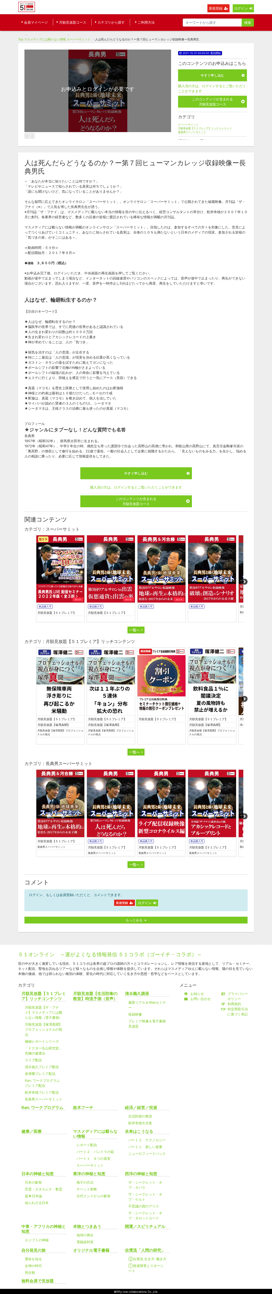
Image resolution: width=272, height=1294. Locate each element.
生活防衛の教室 (140, 1116)
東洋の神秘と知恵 (89, 1173)
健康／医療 (31, 1131)
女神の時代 (33, 1266)
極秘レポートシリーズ (42, 1041)
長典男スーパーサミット (192, 132)
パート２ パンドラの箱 (95, 1152)
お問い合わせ (200, 999)
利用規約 (234, 1004)
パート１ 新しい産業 (145, 1147)
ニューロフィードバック (147, 1153)
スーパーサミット (79, 39)
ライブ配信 (33, 1060)
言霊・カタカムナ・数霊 (43, 1189)
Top (20, 39)
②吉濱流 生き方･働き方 (147, 1259)
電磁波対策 (85, 1242)
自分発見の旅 (33, 1250)
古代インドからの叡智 (93, 1196)
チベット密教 (86, 1189)
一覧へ (134, 630)
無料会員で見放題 (37, 1280)
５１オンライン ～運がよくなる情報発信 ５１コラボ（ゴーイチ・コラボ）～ (110, 954)
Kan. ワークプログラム (42, 1107)
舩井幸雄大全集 (140, 1123)
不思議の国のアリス (143, 1206)
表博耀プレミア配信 (40, 1074)
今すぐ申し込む (212, 75)
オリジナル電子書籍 (91, 1250)
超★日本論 (33, 1196)
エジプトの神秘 (37, 1240)
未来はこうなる (139, 1131)
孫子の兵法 (85, 1182)
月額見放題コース (72, 22)
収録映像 (135, 1014)
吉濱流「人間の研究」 (145, 1250)
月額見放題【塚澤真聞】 (53, 725)
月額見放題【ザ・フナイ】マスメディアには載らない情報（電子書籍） (43, 1012)
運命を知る (33, 1259)
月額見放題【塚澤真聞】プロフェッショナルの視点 (60, 732)
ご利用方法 (146, 22)
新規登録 (215, 8)
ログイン (241, 8)
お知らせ (197, 994)
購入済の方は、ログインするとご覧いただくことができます (212, 88)
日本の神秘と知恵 (37, 1173)
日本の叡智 (33, 1182)
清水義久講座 (137, 993)
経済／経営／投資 (141, 1107)
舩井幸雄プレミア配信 (42, 1092)
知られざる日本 (37, 1203)
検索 (247, 22)
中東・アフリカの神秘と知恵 (43, 1229)
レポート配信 (86, 1145)
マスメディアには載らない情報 (45, 39)
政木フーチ (83, 1107)
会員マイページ (36, 22)
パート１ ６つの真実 (93, 1158)
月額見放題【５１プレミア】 (56, 612)
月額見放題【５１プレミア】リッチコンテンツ (205, 128)
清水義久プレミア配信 (42, 1067)
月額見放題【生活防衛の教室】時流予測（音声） (95, 996)
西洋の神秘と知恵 (141, 1173)
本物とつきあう (87, 1226)
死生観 (30, 1272)
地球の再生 (85, 1235)
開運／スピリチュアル (145, 1226)
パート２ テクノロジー (147, 1140)
